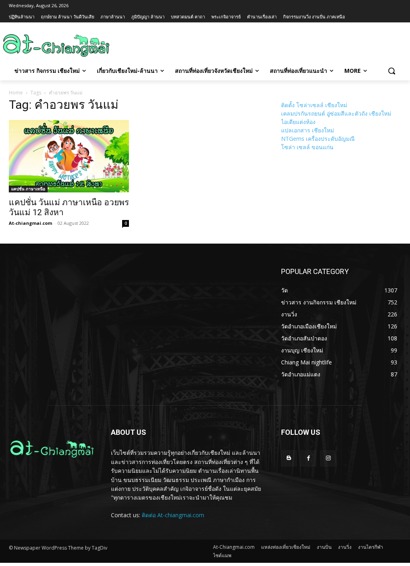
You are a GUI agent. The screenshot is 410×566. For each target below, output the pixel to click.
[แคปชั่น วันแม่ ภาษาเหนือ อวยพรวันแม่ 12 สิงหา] (69, 156)
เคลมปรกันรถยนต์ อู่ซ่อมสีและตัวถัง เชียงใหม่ (336, 113)
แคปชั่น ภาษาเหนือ (28, 189)
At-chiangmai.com (30, 223)
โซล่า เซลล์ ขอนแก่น (307, 147)
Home (16, 92)
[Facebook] (308, 458)
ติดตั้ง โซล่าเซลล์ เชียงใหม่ (314, 105)
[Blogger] (289, 458)
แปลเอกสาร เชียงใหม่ (307, 130)
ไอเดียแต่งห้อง (298, 122)
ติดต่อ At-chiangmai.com (173, 515)
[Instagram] (328, 458)
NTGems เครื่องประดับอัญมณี (318, 138)
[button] (391, 70)
